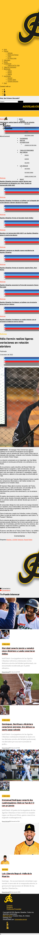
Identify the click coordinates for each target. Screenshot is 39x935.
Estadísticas (7, 64)
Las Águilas (7, 76)
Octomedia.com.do (21, 919)
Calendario (7, 60)
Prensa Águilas (5, 672)
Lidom (9, 56)
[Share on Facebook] (21, 189)
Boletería (10, 907)
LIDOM (14, 540)
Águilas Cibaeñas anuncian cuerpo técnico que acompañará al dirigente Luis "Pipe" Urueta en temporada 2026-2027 (15, 183)
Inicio (5, 49)
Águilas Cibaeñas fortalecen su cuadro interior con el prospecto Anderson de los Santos (18, 321)
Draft (5, 83)
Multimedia (7, 69)
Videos (10, 71)
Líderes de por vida (14, 65)
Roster (6, 62)
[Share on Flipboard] (21, 192)
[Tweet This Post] (21, 190)
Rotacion (20, 540)
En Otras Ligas (12, 58)
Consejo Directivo (13, 81)
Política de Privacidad (14, 909)
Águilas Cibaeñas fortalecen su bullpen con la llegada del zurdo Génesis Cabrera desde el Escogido (19, 202)
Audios (10, 72)
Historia (10, 78)
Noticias (10, 53)
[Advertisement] (19, 156)
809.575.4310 (7, 916)
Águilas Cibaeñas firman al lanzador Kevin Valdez (16, 218)
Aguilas (9, 540)
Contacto (9, 905)
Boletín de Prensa (13, 55)
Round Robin (28, 540)
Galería (10, 74)
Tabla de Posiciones (10, 67)
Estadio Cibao (12, 80)
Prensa (6, 51)
